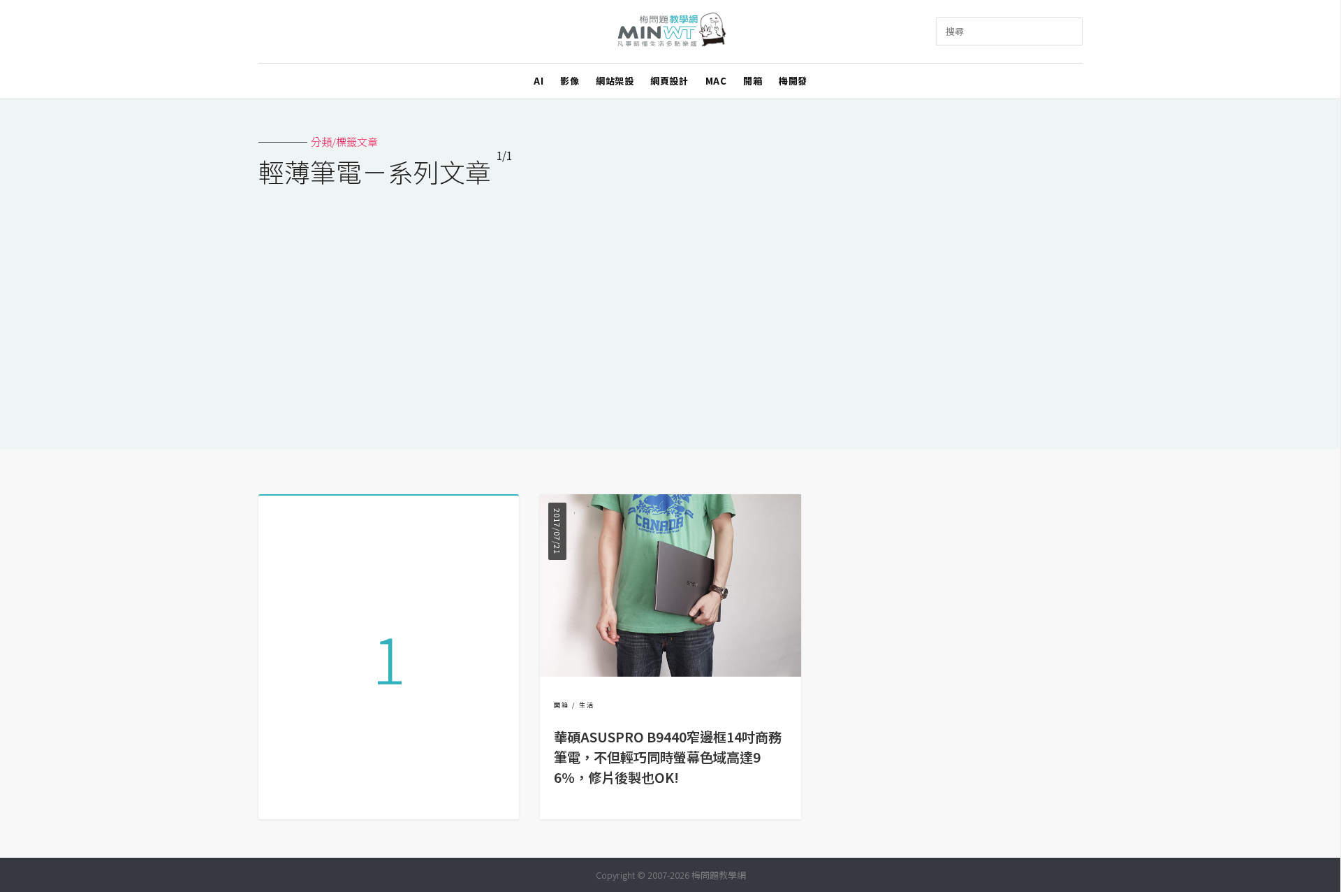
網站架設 (614, 80)
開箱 (752, 80)
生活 (586, 705)
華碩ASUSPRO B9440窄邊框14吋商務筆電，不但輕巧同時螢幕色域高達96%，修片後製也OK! (668, 757)
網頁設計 (669, 80)
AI (538, 80)
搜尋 (955, 31)
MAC (716, 80)
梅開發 (793, 80)
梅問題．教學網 (670, 32)
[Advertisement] (670, 309)
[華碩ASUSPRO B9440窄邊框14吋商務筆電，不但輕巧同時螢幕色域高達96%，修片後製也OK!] (670, 672)
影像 (569, 80)
